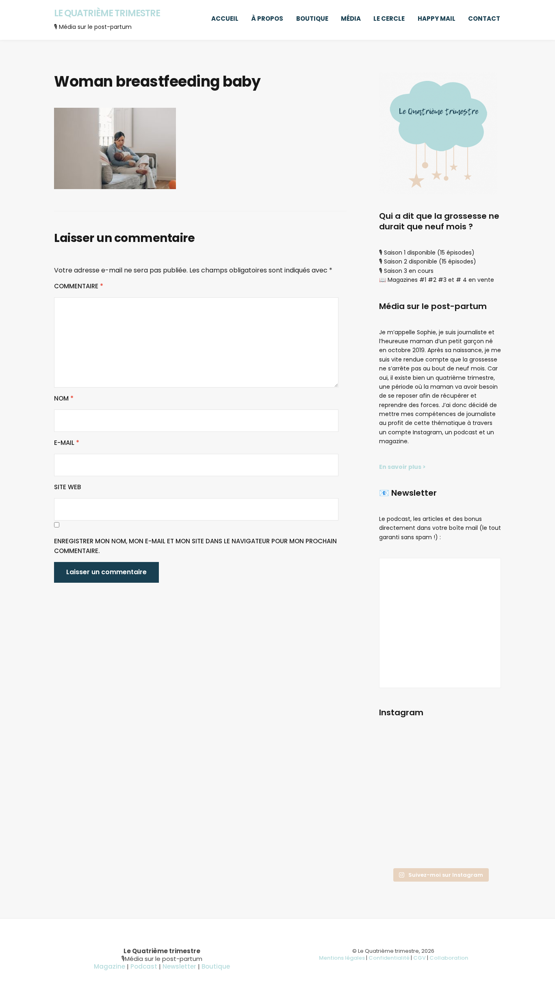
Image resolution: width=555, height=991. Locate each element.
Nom (64, 398)
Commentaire (78, 286)
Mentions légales (342, 958)
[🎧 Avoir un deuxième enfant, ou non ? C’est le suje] (440, 799)
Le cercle (389, 18)
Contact (484, 18)
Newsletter (179, 966)
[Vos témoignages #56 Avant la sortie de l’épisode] (398, 825)
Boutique (312, 18)
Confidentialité (389, 958)
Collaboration (448, 958)
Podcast (143, 966)
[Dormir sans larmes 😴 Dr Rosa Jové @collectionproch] (398, 749)
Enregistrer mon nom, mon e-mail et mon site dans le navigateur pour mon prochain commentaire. (195, 546)
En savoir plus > (402, 467)
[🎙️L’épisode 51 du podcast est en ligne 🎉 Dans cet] (482, 749)
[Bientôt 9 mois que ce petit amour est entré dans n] (398, 799)
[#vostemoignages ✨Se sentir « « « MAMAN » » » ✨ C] (440, 825)
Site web (67, 487)
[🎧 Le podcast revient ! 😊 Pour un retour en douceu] (398, 774)
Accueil (224, 18)
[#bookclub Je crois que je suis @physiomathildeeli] (482, 774)
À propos (267, 18)
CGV (419, 958)
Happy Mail (436, 18)
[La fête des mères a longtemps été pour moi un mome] (482, 825)
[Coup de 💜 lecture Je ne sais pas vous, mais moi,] (440, 774)
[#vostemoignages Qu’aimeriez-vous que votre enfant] (440, 749)
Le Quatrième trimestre (107, 13)
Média (351, 18)
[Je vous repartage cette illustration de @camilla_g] (482, 850)
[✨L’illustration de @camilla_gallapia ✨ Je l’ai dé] (482, 799)
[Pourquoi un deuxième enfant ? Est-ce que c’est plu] (440, 850)
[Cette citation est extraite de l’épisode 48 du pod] (398, 850)
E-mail (66, 442)
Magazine (109, 966)
